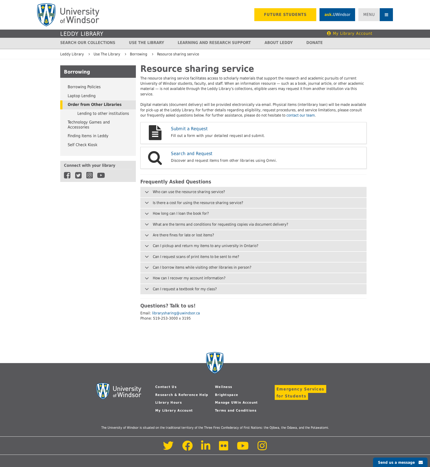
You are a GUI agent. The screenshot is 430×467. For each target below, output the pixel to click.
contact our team (300, 115)
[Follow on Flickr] (223, 448)
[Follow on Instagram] (262, 448)
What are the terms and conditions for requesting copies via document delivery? (220, 224)
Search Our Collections (87, 42)
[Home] (68, 14)
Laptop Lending (82, 96)
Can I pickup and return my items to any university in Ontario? (205, 246)
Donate (314, 42)
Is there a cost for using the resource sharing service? (198, 203)
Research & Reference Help (181, 395)
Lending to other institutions (103, 113)
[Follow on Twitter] (168, 448)
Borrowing (138, 54)
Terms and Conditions (236, 410)
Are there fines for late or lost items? (183, 235)
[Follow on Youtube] (243, 448)
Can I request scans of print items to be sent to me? (196, 257)
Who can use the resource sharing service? (189, 192)
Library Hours (168, 402)
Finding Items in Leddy (88, 136)
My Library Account (353, 33)
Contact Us (166, 387)
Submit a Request (189, 128)
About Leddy (279, 42)
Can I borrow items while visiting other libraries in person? (202, 267)
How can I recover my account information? (189, 278)
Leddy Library (82, 34)
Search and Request (192, 153)
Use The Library (146, 42)
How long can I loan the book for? (181, 213)
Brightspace (226, 395)
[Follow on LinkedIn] (206, 448)
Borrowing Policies (84, 87)
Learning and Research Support (214, 42)
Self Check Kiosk (82, 145)
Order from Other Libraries (95, 104)
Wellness (223, 387)
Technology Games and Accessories (89, 124)
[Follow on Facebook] (187, 448)
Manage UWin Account (236, 402)
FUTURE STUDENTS (285, 14)
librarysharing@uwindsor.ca (176, 313)
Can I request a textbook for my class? (185, 289)
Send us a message (396, 462)
